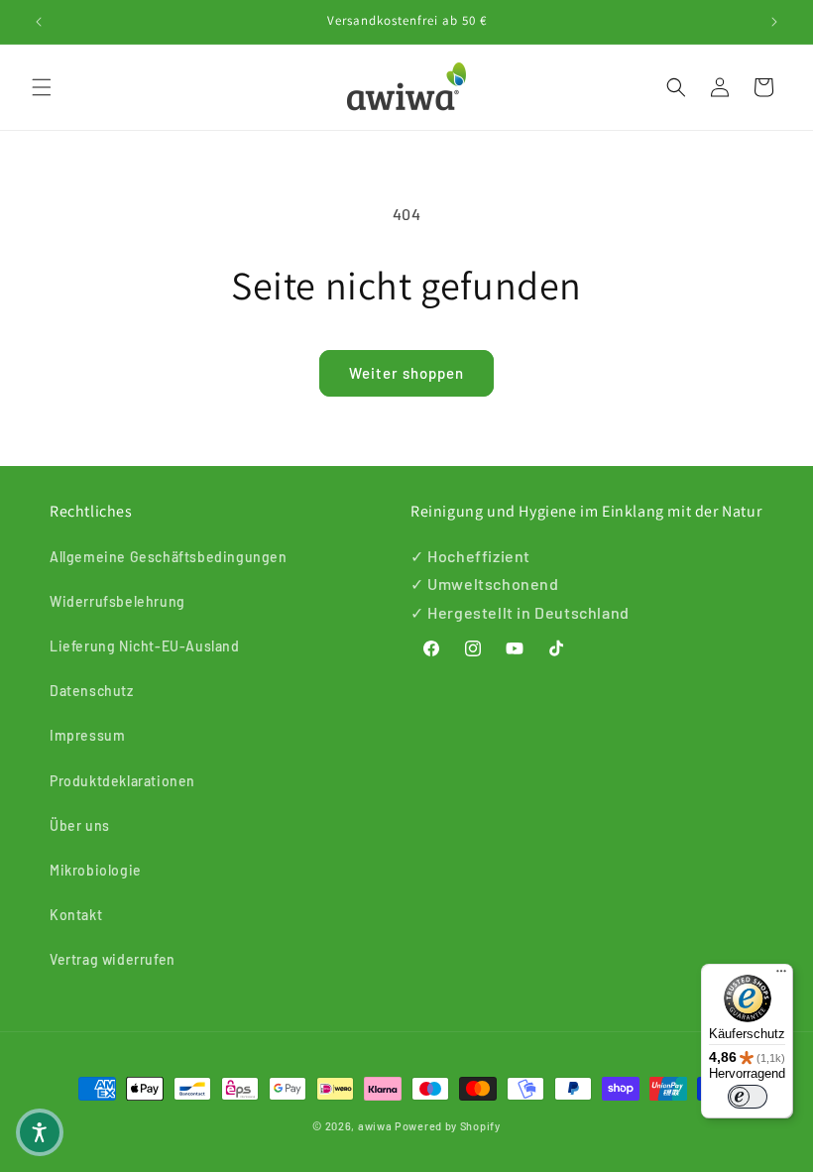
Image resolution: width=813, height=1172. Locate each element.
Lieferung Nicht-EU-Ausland (145, 646)
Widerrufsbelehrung (117, 601)
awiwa (375, 1125)
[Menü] (781, 976)
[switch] (747, 1097)
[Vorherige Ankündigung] (38, 22)
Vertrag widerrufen (112, 959)
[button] (41, 87)
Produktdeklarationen (122, 780)
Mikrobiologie (96, 870)
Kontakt (76, 914)
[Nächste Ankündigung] (774, 22)
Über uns (80, 825)
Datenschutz (92, 690)
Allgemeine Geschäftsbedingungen (169, 556)
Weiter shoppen (406, 373)
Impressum (87, 735)
